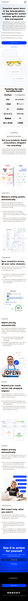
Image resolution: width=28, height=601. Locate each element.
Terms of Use (10, 595)
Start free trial (14, 42)
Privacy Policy (5, 595)
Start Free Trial (14, 559)
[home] (5, 2)
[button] (25, 2)
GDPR (14, 595)
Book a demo (14, 585)
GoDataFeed (23, 595)
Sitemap (16, 595)
